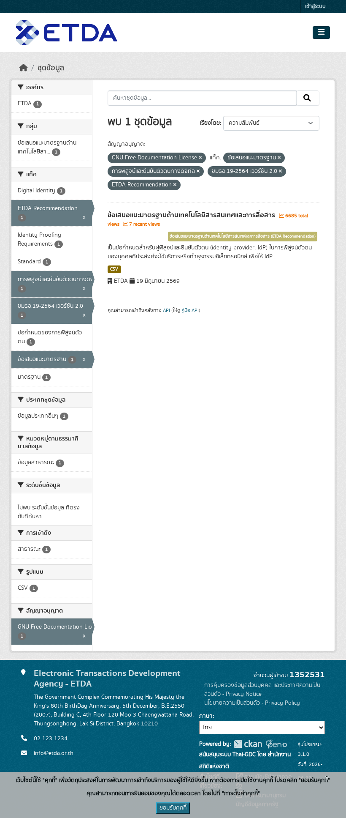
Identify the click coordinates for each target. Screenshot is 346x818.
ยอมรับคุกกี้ (173, 808)
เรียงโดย (210, 123)
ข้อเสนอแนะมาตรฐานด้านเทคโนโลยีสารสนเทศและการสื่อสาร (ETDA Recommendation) (243, 236)
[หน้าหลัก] (23, 68)
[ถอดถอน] (200, 158)
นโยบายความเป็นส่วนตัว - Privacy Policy (252, 703)
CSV (114, 269)
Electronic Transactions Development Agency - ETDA (107, 678)
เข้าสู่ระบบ (315, 7)
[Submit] (307, 98)
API (166, 310)
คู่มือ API (190, 310)
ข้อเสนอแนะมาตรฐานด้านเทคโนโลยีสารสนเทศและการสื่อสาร (192, 215)
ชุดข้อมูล (51, 68)
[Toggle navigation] (321, 32)
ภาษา (206, 716)
